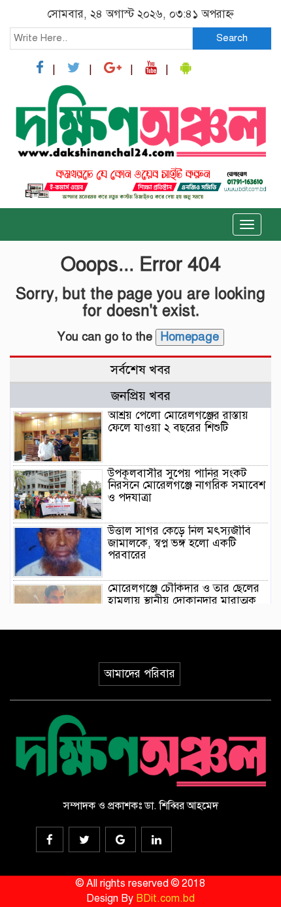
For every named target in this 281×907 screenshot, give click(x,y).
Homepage (190, 337)
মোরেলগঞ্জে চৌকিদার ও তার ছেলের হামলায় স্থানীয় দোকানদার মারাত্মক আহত (183, 600)
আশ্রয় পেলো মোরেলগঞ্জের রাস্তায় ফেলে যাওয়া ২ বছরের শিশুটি (178, 421)
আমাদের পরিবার (139, 674)
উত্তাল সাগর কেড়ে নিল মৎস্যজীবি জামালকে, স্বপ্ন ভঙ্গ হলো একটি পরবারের (179, 543)
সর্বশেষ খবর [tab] (140, 369)
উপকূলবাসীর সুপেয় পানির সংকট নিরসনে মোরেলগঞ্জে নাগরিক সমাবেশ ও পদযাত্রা (186, 485)
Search (232, 38)
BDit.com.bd (165, 898)
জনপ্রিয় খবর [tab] (141, 396)
